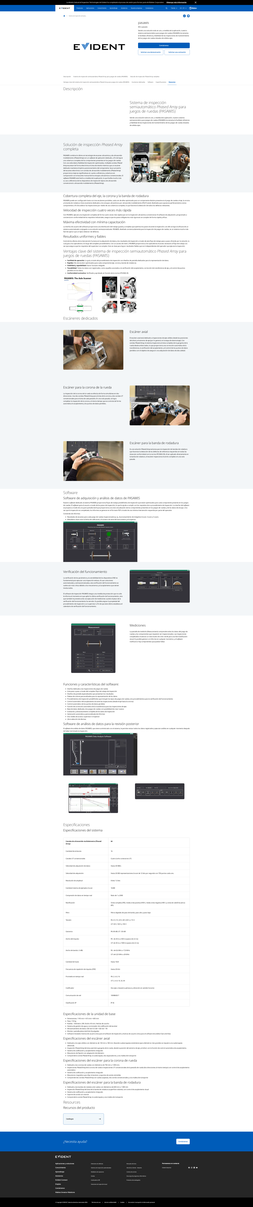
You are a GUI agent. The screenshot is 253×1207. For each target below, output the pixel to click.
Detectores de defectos (97, 1164)
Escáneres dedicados (138, 82)
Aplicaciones (90, 8)
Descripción (67, 76)
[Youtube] (197, 1168)
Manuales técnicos (131, 1164)
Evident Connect (61, 1180)
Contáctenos (149, 8)
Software (150, 82)
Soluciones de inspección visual (99, 1184)
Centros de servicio (131, 1172)
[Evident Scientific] (64, 8)
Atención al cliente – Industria (134, 1168)
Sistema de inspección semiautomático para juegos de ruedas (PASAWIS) (100, 76)
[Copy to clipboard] (184, 16)
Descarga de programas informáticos (136, 1176)
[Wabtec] (193, 8)
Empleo (58, 1184)
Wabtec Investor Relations (65, 1192)
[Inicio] (64, 16)
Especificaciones (161, 82)
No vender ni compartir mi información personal (141, 1202)
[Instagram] (192, 1168)
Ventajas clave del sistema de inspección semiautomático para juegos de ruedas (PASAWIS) (96, 82)
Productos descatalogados (133, 1180)
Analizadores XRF (95, 1180)
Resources (172, 82)
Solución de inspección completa (144, 76)
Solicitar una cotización (177, 52)
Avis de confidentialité (110, 1202)
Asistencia (124, 8)
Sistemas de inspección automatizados (101, 1168)
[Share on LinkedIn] (188, 16)
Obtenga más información (176, 2)
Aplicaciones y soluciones (64, 1163)
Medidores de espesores (97, 1172)
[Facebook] (189, 1168)
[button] (99, 46)
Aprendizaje (113, 8)
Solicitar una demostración (151, 52)
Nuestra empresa (136, 8)
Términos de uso (96, 1202)
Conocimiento (102, 8)
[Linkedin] (194, 1168)
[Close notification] (196, 2)
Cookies (122, 1202)
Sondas (93, 1176)
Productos (79, 8)
